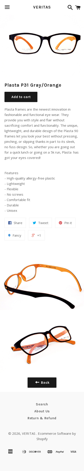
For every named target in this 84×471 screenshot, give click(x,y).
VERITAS (42, 7)
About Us (42, 411)
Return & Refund (42, 418)
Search (42, 404)
